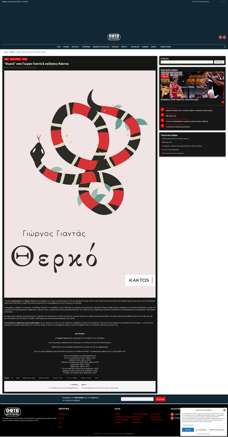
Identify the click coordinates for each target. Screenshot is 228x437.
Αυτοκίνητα (138, 417)
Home (6, 52)
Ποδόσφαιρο (63, 414)
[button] (224, 410)
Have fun (118, 422)
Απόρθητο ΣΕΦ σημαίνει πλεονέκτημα (179, 99)
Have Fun (75, 47)
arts (12, 378)
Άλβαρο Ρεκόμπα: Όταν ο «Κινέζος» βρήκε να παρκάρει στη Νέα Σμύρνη (189, 110)
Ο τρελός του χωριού (124, 417)
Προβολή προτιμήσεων (216, 430)
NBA (60, 422)
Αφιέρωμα (174, 108)
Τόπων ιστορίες (121, 419)
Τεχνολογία (156, 417)
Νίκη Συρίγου (10, 68)
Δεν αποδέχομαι (201, 430)
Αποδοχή (188, 430)
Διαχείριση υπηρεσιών (188, 425)
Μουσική (176, 124)
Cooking (66, 47)
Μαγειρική (137, 422)
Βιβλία (12, 52)
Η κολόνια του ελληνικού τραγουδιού (178, 127)
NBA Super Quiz (171, 116)
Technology (135, 47)
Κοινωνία (145, 47)
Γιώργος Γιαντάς (58, 378)
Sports (123, 47)
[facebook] (220, 37)
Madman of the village (101, 47)
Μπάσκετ (62, 418)
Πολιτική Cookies (201, 433)
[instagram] (224, 37)
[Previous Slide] (222, 1)
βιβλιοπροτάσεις (44, 378)
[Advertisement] (114, 19)
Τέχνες (153, 47)
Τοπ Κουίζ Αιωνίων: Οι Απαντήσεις (173, 153)
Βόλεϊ (60, 427)
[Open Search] (225, 46)
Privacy (208, 433)
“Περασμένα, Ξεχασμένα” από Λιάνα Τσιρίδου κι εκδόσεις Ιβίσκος (182, 146)
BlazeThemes (130, 433)
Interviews (86, 47)
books (18, 378)
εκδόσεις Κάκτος (86, 378)
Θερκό (97, 378)
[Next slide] (224, 1)
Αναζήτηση (165, 59)
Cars (59, 47)
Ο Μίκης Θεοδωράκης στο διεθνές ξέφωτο (175, 138)
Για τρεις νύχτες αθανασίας (201, 1)
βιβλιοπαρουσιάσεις (29, 378)
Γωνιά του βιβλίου (15, 59)
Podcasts (115, 47)
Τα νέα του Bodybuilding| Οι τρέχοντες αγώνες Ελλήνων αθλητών (187, 121)
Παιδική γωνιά (157, 419)
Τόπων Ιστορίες (165, 47)
